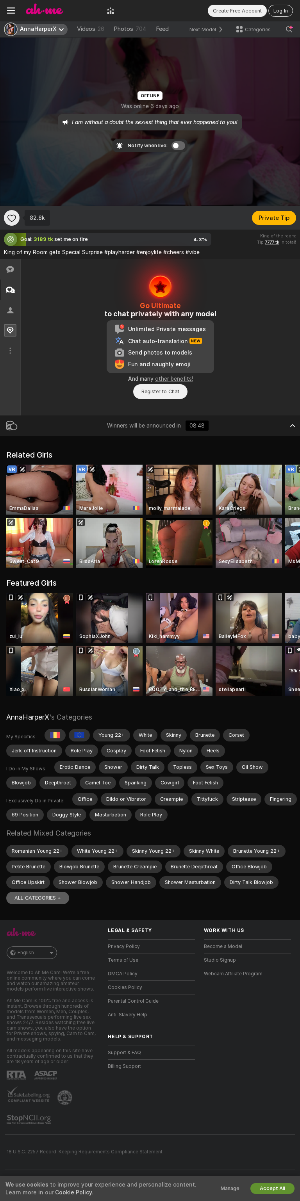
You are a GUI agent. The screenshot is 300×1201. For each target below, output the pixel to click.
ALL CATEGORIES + (37, 898)
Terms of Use (123, 960)
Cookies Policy (125, 987)
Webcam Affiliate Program (233, 973)
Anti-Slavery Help (127, 1014)
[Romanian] (55, 735)
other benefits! (174, 379)
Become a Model (223, 946)
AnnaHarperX (27, 717)
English (26, 952)
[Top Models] (110, 10)
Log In (280, 11)
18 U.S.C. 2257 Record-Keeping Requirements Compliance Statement (84, 1152)
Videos (90, 28)
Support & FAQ (124, 1052)
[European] (79, 735)
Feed (162, 28)
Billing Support (124, 1066)
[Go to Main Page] (61, 10)
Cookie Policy (73, 1192)
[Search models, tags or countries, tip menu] (289, 29)
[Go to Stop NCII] (30, 1119)
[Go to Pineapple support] (65, 1097)
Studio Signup (220, 960)
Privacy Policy (124, 946)
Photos (130, 28)
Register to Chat (160, 391)
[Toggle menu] (11, 10)
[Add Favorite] (12, 218)
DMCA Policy (123, 973)
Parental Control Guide (133, 1001)
